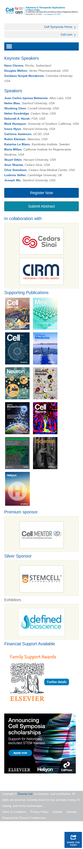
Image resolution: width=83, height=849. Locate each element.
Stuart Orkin (13, 159)
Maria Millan (13, 149)
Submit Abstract (41, 206)
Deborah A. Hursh (17, 118)
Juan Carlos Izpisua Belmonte (26, 98)
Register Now (41, 193)
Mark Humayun (15, 123)
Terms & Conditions (14, 811)
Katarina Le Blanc (17, 144)
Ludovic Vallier (15, 175)
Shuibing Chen (15, 108)
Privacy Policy (39, 811)
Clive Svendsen (15, 170)
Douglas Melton (15, 70)
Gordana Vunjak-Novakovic (24, 75)
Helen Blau (12, 103)
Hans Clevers (13, 65)
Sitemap (71, 811)
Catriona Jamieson (17, 134)
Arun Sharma (13, 165)
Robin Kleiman (15, 139)
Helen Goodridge (16, 113)
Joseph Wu (12, 180)
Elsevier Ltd (25, 793)
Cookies (57, 811)
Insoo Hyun (12, 129)
